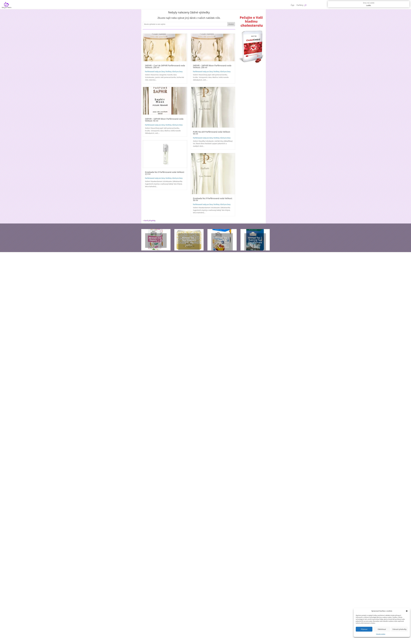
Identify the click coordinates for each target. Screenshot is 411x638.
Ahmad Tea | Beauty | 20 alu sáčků (156, 240)
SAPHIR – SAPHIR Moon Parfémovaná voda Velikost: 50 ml (164, 120)
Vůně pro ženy (177, 71)
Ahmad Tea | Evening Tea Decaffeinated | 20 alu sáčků (255, 242)
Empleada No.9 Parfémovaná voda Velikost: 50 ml (212, 199)
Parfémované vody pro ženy (155, 71)
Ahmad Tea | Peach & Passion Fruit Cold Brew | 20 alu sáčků (222, 242)
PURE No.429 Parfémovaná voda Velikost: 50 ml (211, 132)
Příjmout (364, 629)
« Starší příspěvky (149, 221)
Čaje (292, 5)
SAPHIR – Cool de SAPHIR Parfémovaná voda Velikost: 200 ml (165, 66)
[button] (407, 611)
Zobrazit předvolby (399, 629)
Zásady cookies (380, 634)
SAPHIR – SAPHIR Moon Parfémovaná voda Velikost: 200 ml (212, 66)
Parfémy (300, 5)
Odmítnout (382, 629)
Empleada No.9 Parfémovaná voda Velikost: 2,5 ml (164, 173)
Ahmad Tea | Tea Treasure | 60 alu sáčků (189, 241)
